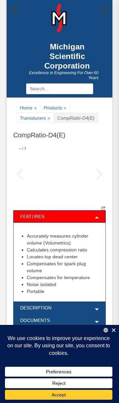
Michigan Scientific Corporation (67, 56)
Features (32, 216)
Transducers (35, 118)
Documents (35, 320)
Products (55, 107)
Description (36, 307)
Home (28, 107)
